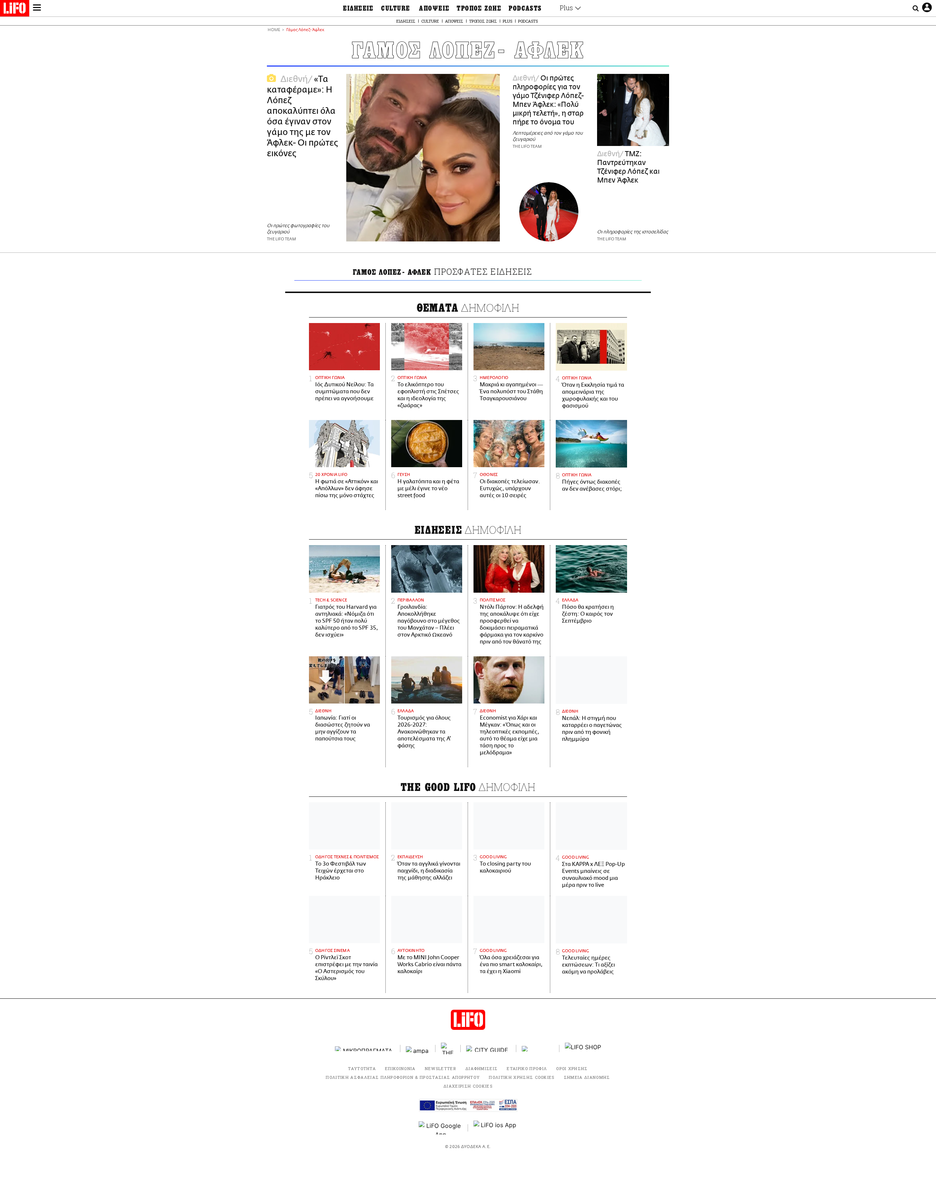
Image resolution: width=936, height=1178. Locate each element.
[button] (36, 8)
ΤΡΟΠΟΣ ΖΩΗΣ (479, 8)
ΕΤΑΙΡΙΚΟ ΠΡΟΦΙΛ (527, 1068)
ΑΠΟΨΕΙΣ (434, 8)
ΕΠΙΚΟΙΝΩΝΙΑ (400, 1068)
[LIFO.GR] (14, 9)
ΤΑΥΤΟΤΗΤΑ (362, 1068)
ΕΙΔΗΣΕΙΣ (358, 8)
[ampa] (418, 1048)
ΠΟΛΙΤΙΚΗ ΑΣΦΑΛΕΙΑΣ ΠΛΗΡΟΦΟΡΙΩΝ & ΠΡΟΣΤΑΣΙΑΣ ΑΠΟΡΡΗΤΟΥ (403, 1077)
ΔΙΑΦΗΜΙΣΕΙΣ (481, 1068)
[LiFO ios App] (495, 1128)
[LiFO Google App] (441, 1127)
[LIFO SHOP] (583, 1048)
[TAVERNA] (538, 1048)
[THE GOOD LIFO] (448, 1048)
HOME (274, 30)
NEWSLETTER (440, 1068)
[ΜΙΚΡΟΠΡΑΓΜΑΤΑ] (365, 1048)
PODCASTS (525, 8)
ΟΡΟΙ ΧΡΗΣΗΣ (572, 1068)
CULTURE (395, 8)
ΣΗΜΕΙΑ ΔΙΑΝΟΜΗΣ (587, 1077)
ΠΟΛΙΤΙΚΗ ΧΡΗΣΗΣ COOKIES (521, 1077)
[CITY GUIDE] (488, 1049)
